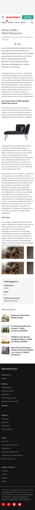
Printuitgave (5, 419)
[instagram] (8, 504)
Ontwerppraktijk (7, 387)
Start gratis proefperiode (28, 17)
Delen (19, 44)
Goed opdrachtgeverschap (10, 452)
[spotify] (19, 504)
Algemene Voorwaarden (19, 497)
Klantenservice (6, 375)
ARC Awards (5, 426)
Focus (4, 438)
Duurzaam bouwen (8, 391)
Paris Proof (5, 441)
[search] (31, 22)
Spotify (4, 481)
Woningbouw (6, 394)
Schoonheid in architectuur (10, 445)
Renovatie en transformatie (10, 401)
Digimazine (5, 422)
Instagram (5, 478)
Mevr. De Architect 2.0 (8, 459)
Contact (4, 378)
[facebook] (3, 504)
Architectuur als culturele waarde (12, 455)
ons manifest (6, 492)
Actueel (4, 406)
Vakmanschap (6, 448)
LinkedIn (4, 474)
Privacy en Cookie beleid (9, 499)
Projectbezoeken (7, 429)
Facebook (5, 471)
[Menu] (3, 17)
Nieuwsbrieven (9, 368)
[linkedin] (14, 504)
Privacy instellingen (24, 499)
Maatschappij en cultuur (9, 398)
